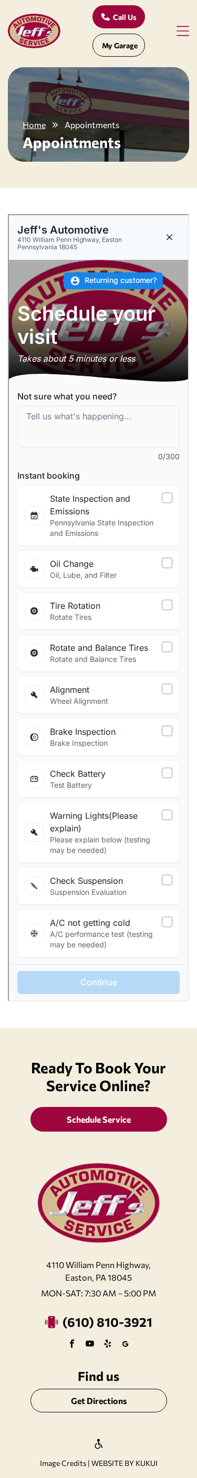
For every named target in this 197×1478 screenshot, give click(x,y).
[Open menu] (183, 31)
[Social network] (125, 1345)
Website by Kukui (124, 1463)
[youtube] (90, 1345)
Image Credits (63, 1463)
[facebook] (72, 1345)
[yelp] (107, 1345)
